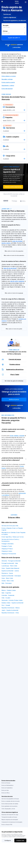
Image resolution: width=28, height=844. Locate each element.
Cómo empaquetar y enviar (8, 808)
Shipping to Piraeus (7, 548)
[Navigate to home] (7, 2)
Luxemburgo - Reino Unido (9, 566)
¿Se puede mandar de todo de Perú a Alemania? (13, 484)
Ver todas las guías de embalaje (14, 380)
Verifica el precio (14, 399)
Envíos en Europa (6, 783)
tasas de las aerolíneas (10, 268)
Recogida (5, 25)
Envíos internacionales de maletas (10, 803)
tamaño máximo (6, 243)
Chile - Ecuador (6, 598)
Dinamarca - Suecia (7, 573)
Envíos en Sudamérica (7, 787)
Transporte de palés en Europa (9, 817)
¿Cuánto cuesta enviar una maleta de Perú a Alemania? (13, 430)
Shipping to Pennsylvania (9, 553)
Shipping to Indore (7, 551)
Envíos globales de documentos (9, 806)
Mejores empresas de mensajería (10, 819)
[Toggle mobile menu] (25, 2)
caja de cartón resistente (17, 281)
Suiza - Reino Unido (7, 578)
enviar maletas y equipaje (17, 435)
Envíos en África (5, 792)
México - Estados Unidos (9, 590)
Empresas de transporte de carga (10, 814)
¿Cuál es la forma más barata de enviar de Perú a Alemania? (12, 459)
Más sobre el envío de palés (14, 328)
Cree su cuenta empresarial (13, 186)
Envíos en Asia (5, 790)
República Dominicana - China (10, 613)
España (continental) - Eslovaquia (11, 576)
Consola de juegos (15, 359)
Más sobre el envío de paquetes (14, 251)
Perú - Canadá (6, 605)
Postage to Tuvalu (7, 546)
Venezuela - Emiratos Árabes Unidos (12, 600)
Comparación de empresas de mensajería (12, 822)
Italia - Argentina (6, 593)
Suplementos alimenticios (14, 369)
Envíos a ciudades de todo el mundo (11, 801)
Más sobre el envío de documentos (14, 255)
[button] (14, 31)
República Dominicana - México (11, 608)
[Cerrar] (25, 27)
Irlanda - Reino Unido (8, 580)
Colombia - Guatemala (8, 595)
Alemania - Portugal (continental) (11, 561)
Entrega (5, 31)
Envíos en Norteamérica (7, 785)
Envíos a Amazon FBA (7, 824)
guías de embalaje (17, 241)
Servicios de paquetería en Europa (10, 798)
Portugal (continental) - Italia (10, 563)
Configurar (8, 840)
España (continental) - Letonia (10, 571)
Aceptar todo (20, 840)
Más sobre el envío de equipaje (14, 293)
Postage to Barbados (7, 543)
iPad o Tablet (14, 374)
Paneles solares (14, 364)
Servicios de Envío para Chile (10, 525)
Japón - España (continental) (10, 610)
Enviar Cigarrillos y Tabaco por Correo (13, 537)
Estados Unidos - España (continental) (12, 603)
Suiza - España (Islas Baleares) (10, 568)
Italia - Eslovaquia (6, 583)
